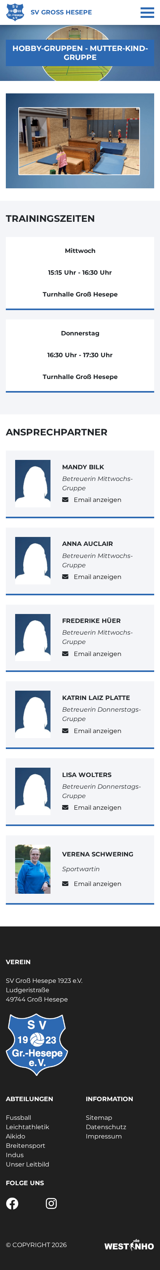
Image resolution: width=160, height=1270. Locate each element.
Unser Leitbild (27, 1164)
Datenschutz (106, 1127)
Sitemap (99, 1117)
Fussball (18, 1117)
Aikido (15, 1136)
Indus (15, 1155)
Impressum (104, 1136)
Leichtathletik (27, 1127)
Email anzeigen (98, 499)
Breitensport (25, 1145)
